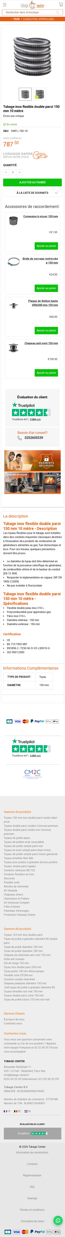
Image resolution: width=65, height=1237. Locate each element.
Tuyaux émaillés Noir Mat (18, 858)
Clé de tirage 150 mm (16, 963)
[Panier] (61, 4)
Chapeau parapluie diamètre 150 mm (25, 983)
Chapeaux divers (13, 894)
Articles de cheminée (16, 886)
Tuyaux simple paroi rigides (20, 866)
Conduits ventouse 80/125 (19, 870)
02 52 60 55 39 (43, 1047)
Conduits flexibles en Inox (19, 874)
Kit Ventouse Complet (16, 902)
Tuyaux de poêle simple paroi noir (23, 846)
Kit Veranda (10, 890)
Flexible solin (12, 882)
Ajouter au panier (46, 246)
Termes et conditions (32, 1209)
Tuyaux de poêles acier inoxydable (24, 842)
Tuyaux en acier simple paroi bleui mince (27, 850)
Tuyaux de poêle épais (17, 838)
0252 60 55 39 (12, 1079)
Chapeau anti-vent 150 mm (41, 343)
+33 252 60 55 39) (48, 1079)
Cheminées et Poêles (16, 898)
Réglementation (32, 1175)
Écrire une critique (13, 116)
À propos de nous (14, 1019)
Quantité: (10, 165)
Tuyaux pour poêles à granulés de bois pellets (31, 862)
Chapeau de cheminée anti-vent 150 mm (27, 955)
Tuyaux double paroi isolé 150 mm (24, 995)
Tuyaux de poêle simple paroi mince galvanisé (31, 854)
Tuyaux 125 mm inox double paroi (23, 934)
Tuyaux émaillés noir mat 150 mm (23, 991)
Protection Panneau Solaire (20, 914)
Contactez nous (13, 1023)
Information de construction (32, 1152)
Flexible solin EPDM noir (18, 975)
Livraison (32, 1164)
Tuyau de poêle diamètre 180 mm (23, 951)
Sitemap (32, 1198)
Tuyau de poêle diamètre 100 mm (23, 947)
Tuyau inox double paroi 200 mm (22, 967)
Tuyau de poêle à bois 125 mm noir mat (27, 999)
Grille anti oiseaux (14, 959)
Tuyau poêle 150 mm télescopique (24, 971)
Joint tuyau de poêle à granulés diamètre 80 (29, 987)
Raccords (9, 878)
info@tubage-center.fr (16, 1075)
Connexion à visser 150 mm (40, 216)
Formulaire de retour (32, 1221)
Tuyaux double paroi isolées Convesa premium (31, 825)
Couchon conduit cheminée (19, 979)
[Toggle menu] (4, 4)
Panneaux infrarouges (16, 910)
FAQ (32, 1186)
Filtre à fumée (12, 906)
